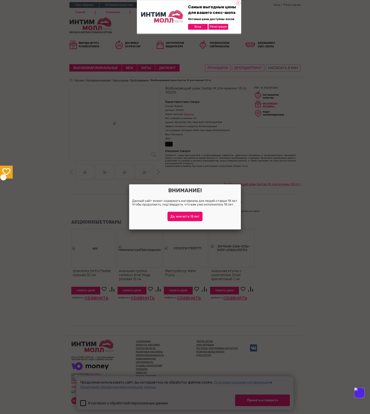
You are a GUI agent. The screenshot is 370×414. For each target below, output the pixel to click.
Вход (198, 26)
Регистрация (218, 26)
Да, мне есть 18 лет (185, 216)
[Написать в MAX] (364, 400)
